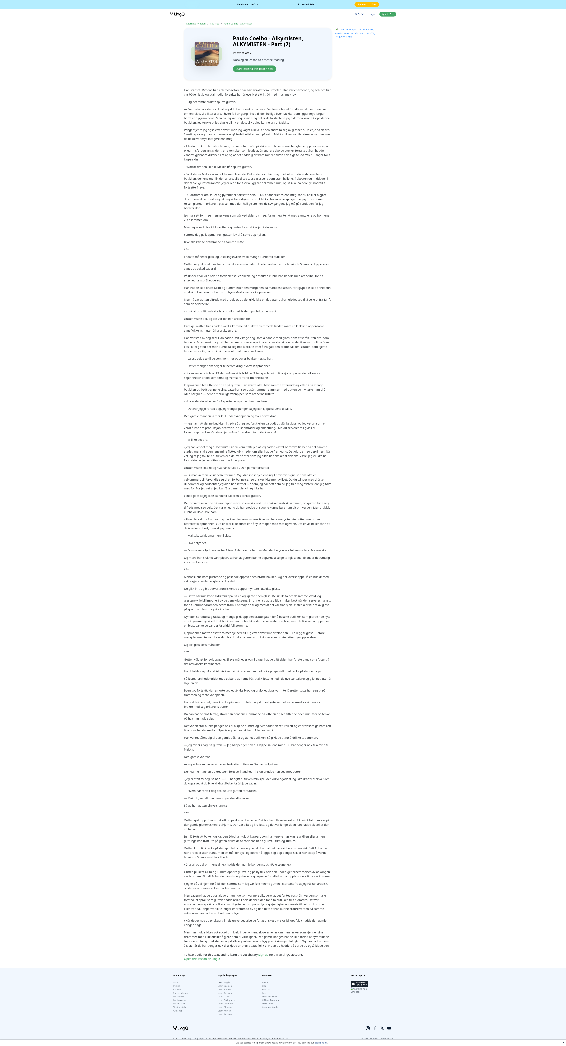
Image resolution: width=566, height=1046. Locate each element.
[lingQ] (177, 14)
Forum (265, 982)
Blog (264, 985)
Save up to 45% (367, 4)
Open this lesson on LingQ (202, 959)
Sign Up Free (387, 14)
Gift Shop (177, 1010)
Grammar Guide (270, 1007)
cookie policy (321, 1042)
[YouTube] (389, 1028)
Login (372, 14)
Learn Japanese (225, 1003)
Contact (177, 989)
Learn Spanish (225, 985)
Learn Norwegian (196, 23)
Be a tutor (267, 989)
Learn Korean (224, 1010)
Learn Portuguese (226, 1000)
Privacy (364, 1038)
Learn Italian (224, 996)
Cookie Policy (386, 1038)
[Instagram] (367, 1028)
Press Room (268, 1003)
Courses (214, 23)
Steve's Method (180, 993)
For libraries (179, 1003)
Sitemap (374, 1038)
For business (179, 1000)
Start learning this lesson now (254, 69)
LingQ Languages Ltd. (197, 1038)
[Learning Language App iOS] (359, 984)
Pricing (176, 985)
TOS (358, 1038)
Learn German (225, 993)
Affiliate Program (270, 1000)
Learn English (224, 982)
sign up (263, 955)
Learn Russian (225, 1014)
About (176, 982)
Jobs (264, 993)
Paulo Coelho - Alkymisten (238, 23)
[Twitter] (382, 1028)
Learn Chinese (225, 1007)
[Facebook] (375, 1028)
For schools (178, 996)
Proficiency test (269, 996)
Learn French (224, 989)
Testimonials (179, 1007)
